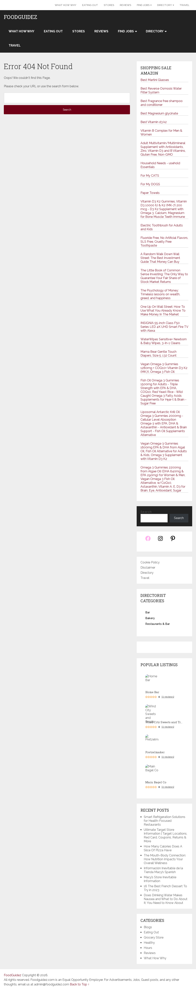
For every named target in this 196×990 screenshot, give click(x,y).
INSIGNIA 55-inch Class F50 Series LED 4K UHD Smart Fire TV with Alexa (164, 326)
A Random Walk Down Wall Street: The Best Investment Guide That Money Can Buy (160, 258)
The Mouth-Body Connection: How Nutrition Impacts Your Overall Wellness (165, 859)
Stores (109, 5)
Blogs (148, 927)
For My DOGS (150, 184)
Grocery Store (153, 937)
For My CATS (149, 175)
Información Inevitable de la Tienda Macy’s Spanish (163, 870)
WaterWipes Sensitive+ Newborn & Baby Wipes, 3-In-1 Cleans (163, 341)
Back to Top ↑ (79, 984)
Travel (184, 5)
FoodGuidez (20, 17)
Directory (164, 5)
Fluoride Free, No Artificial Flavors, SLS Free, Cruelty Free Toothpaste (164, 241)
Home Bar (152, 692)
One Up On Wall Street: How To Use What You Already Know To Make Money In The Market (162, 310)
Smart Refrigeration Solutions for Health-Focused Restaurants (164, 820)
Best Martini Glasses (154, 80)
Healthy (149, 942)
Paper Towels (150, 193)
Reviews (125, 5)
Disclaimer (147, 567)
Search (146, 512)
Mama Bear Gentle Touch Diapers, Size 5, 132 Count (158, 353)
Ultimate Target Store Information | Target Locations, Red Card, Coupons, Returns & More (165, 835)
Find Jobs (143, 5)
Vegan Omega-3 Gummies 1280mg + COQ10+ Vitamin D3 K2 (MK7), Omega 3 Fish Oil (163, 368)
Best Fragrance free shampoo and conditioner (161, 103)
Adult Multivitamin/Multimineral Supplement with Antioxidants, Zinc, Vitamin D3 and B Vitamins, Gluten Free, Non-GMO (163, 148)
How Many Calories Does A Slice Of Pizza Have (163, 848)
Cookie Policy (150, 562)
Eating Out (90, 5)
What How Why (65, 5)
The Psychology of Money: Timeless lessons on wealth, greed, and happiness (160, 294)
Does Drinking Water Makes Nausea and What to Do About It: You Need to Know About (165, 899)
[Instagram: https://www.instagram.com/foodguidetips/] (160, 540)
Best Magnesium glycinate (159, 113)
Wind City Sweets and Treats (164, 722)
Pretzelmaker (155, 752)
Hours (148, 948)
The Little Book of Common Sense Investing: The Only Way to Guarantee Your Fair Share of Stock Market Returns (164, 276)
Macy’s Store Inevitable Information (160, 879)
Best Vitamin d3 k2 (153, 122)
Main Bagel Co (155, 782)
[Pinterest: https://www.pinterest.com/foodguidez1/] (173, 540)
